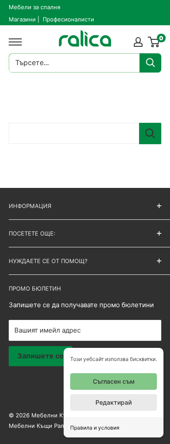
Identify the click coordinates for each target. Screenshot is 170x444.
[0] (154, 42)
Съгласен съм (114, 381)
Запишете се (40, 355)
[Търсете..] (150, 63)
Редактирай (113, 402)
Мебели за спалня (34, 6)
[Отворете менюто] (13, 41)
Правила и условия (94, 427)
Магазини (22, 19)
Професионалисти (68, 19)
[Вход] (138, 42)
